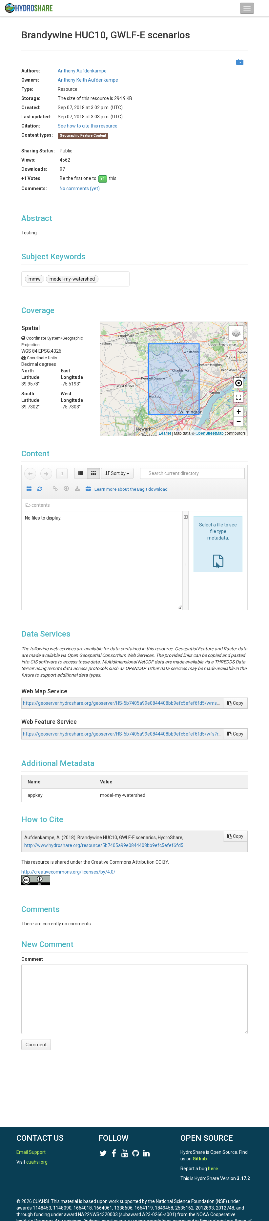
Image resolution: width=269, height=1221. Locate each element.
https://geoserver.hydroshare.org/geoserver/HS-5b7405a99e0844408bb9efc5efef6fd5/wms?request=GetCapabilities (146, 703)
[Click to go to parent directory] (62, 473)
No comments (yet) (80, 188)
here (213, 1168)
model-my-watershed (72, 279)
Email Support (31, 1152)
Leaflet (165, 433)
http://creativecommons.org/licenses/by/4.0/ (68, 872)
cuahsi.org (37, 1162)
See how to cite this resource (87, 125)
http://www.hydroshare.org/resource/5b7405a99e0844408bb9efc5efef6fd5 (103, 845)
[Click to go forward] (46, 474)
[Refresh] (39, 489)
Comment (32, 959)
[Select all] (29, 489)
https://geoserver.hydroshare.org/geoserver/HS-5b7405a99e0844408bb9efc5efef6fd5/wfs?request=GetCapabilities (145, 734)
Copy (237, 703)
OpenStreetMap (210, 433)
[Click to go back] (30, 474)
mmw (35, 279)
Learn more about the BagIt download (131, 489)
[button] (236, 333)
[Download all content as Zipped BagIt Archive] (88, 489)
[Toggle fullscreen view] (238, 397)
